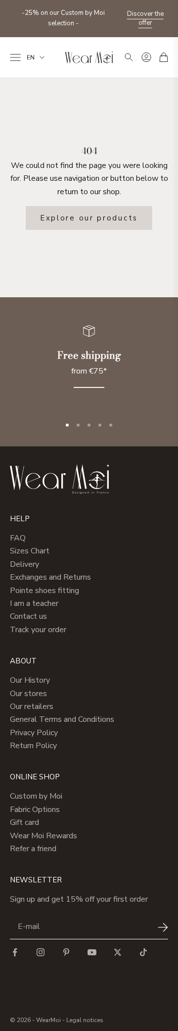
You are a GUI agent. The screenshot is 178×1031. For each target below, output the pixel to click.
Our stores (28, 693)
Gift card (24, 822)
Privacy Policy (34, 732)
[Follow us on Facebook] (15, 952)
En (31, 57)
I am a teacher (34, 603)
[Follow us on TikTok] (143, 952)
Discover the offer (145, 18)
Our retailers (31, 706)
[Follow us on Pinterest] (66, 952)
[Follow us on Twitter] (118, 952)
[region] (89, 362)
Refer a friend (33, 848)
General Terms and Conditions (62, 719)
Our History (30, 680)
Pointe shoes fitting (44, 590)
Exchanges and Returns (50, 577)
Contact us (28, 616)
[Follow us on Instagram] (40, 952)
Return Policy (33, 745)
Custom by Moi (36, 796)
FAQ (18, 538)
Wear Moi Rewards (43, 835)
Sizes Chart (29, 550)
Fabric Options (35, 809)
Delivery (24, 564)
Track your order (38, 629)
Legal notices (84, 1020)
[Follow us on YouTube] (92, 952)
